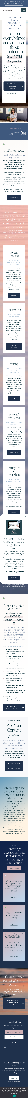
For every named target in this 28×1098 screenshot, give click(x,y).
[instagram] (12, 1042)
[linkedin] (15, 1042)
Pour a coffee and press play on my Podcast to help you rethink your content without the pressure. (14, 3)
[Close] (25, 517)
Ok (14, 1095)
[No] (26, 1092)
